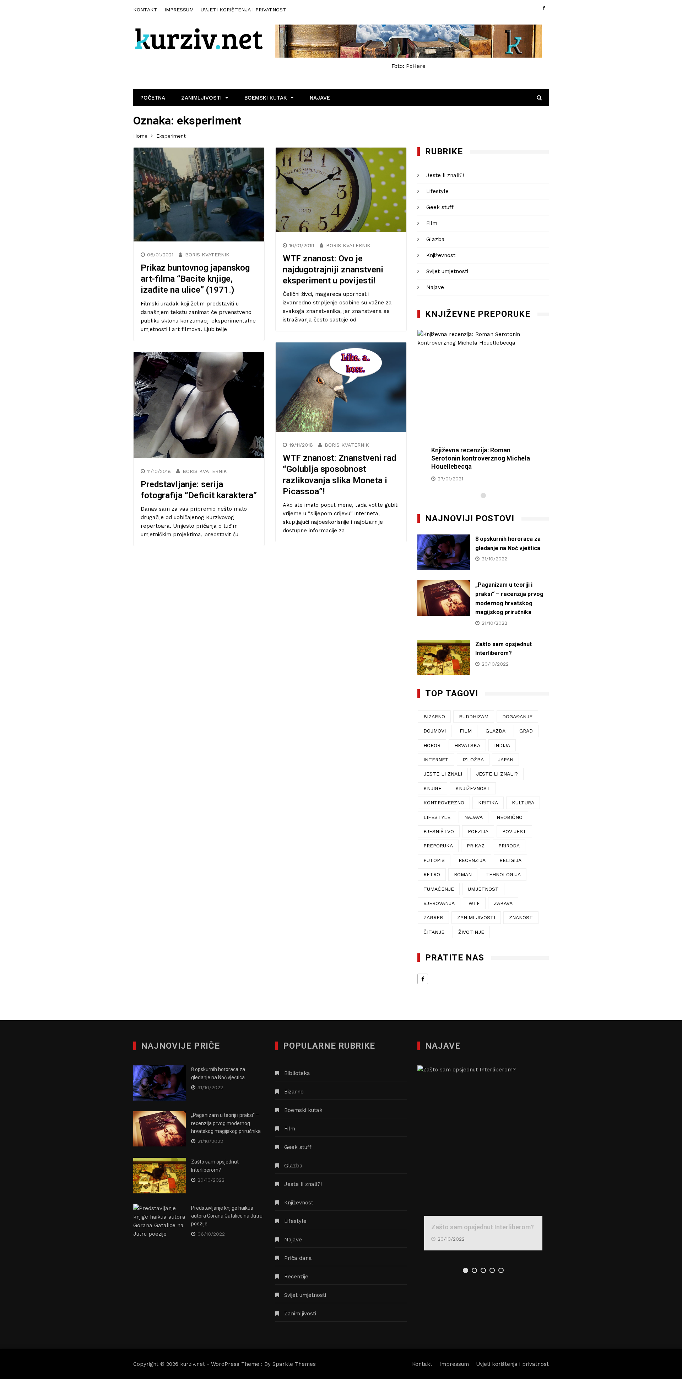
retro (431, 874)
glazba (495, 731)
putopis (434, 860)
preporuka (438, 845)
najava (473, 817)
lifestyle (436, 817)
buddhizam (473, 716)
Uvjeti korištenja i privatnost (243, 9)
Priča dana (298, 1258)
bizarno (434, 716)
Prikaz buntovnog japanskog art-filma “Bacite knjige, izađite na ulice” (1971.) (195, 279)
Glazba (435, 239)
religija (510, 860)
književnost (472, 788)
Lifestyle (437, 191)
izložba (473, 759)
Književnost (440, 255)
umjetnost (483, 889)
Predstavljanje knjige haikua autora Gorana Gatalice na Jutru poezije (226, 1216)
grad (526, 731)
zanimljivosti (476, 917)
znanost (521, 917)
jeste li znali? (497, 774)
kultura (523, 802)
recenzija (472, 860)
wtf (474, 903)
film (466, 731)
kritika (488, 802)
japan (505, 759)
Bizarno (294, 1091)
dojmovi (434, 731)
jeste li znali (442, 774)
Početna (152, 98)
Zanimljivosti (201, 98)
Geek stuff (440, 207)
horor (431, 745)
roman (463, 874)
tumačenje (438, 889)
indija (502, 745)
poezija (478, 831)
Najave (320, 98)
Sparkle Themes (294, 1364)
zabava (503, 903)
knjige (432, 788)
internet (436, 759)
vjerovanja (439, 903)
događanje (517, 716)
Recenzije (296, 1276)
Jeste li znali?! (445, 175)
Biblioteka (297, 1073)
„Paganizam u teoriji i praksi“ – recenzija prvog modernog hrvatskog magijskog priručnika (226, 1123)
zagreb (433, 917)
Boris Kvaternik (207, 254)
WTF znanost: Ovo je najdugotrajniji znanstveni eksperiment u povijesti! (333, 270)
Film (431, 223)
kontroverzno (443, 802)
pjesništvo (438, 831)
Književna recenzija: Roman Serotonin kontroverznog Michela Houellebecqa (480, 458)
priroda (509, 845)
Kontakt (145, 9)
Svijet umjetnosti (447, 271)
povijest (514, 831)
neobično (510, 817)
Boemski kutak (265, 98)
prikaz (476, 845)
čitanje (433, 932)
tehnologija (503, 874)
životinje (471, 932)
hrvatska (467, 745)
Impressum (179, 9)
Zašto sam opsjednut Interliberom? (482, 1227)
